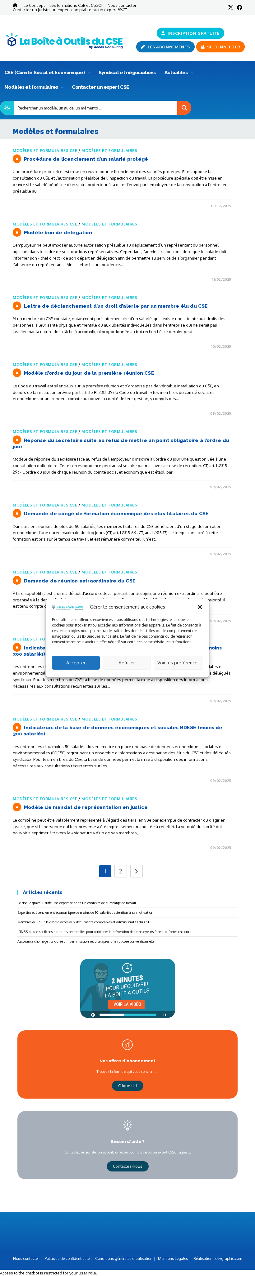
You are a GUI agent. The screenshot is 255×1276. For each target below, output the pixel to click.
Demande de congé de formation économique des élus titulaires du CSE (116, 513)
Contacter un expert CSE (100, 87)
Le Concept (34, 5)
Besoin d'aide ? (128, 1141)
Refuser (127, 663)
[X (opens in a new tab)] (230, 7)
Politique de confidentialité (67, 1258)
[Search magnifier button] (184, 108)
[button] (200, 607)
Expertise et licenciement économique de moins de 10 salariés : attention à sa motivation (85, 912)
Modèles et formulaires (31, 87)
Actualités (177, 72)
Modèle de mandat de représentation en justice (86, 807)
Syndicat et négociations (127, 72)
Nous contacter (122, 5)
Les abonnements (168, 46)
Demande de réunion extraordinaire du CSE (80, 581)
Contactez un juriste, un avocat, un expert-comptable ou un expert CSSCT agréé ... (127, 1152)
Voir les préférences (178, 663)
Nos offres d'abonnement (127, 1060)
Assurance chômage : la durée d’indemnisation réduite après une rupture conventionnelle (85, 941)
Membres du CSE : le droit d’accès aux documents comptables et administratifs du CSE (83, 922)
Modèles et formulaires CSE (45, 150)
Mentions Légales (173, 1258)
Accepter (76, 663)
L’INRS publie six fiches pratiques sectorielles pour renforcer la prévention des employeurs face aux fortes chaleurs (104, 931)
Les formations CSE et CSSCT (76, 5)
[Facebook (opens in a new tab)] (238, 7)
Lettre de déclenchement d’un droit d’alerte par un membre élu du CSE (116, 306)
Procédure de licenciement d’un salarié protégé (86, 159)
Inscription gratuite (193, 33)
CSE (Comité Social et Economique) (45, 72)
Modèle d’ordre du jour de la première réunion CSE (89, 373)
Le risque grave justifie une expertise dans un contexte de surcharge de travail (76, 902)
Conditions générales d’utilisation (123, 1258)
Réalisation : (217, 1258)
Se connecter (223, 46)
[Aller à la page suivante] (136, 871)
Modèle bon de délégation (58, 232)
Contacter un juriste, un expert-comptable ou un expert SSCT (70, 9)
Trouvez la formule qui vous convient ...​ (127, 1071)
